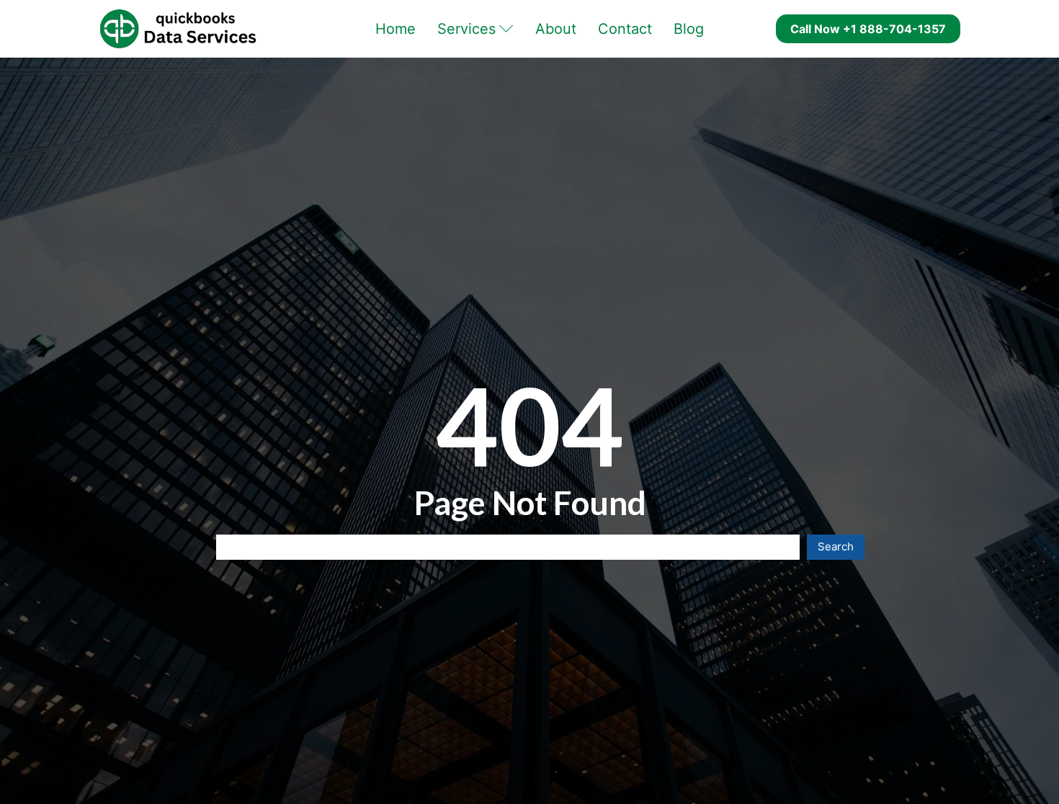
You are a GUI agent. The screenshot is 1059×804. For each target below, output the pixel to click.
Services (466, 28)
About (555, 28)
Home (395, 28)
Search (836, 546)
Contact (625, 28)
